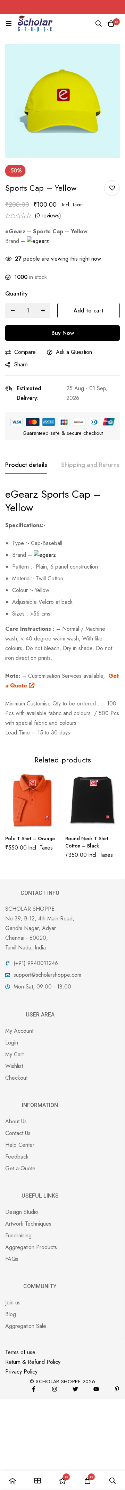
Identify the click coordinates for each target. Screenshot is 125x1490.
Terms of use (20, 1352)
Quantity (16, 294)
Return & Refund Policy (32, 1362)
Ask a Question (74, 352)
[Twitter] (75, 1389)
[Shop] (37, 1480)
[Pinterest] (117, 1389)
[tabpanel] (62, 612)
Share (21, 364)
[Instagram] (54, 1389)
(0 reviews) (48, 215)
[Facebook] (33, 1389)
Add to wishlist (112, 188)
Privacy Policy (21, 1372)
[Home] (12, 1480)
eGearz (23, 494)
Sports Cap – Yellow (53, 501)
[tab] (26, 465)
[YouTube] (96, 1389)
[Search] (98, 23)
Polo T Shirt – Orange (30, 838)
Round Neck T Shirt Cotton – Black (86, 842)
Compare (25, 352)
